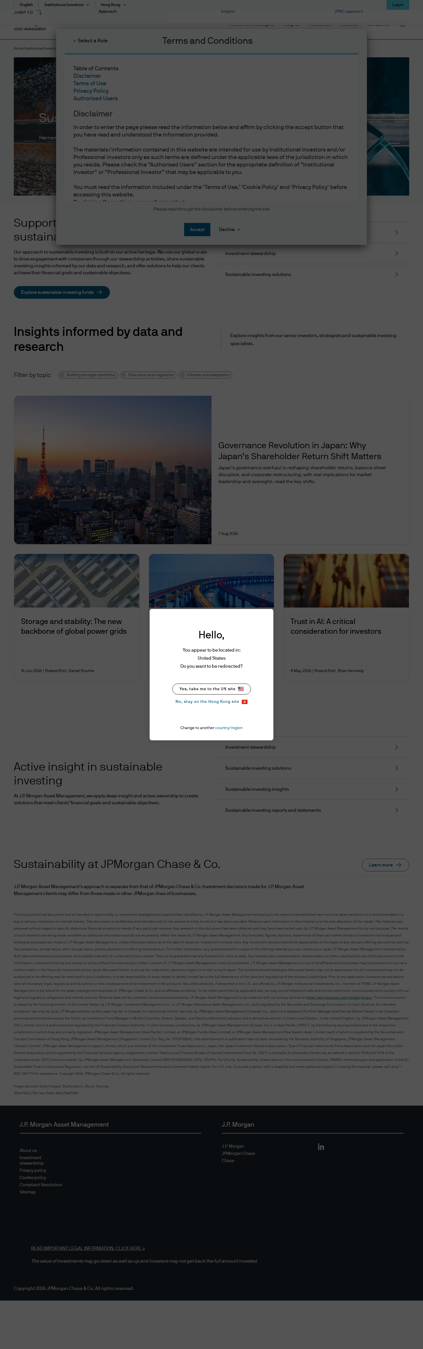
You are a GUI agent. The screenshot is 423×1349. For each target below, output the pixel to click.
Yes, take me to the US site (208, 689)
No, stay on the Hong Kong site (207, 702)
